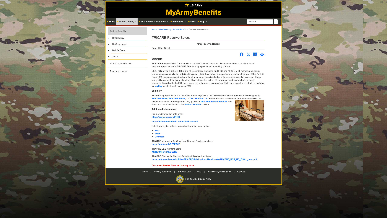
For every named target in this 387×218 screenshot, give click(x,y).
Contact (241, 171)
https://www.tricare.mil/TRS (166, 116)
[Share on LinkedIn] (255, 54)
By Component (119, 44)
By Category (118, 37)
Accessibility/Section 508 (220, 171)
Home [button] (112, 21)
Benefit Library (165, 29)
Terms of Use (184, 171)
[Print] (262, 54)
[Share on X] (248, 54)
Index (145, 171)
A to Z (115, 56)
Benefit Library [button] (127, 21)
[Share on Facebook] (241, 54)
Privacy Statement (163, 171)
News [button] (193, 21)
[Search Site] (276, 21)
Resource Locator (118, 71)
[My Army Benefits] (193, 4)
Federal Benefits (118, 31)
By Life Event (118, 50)
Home (154, 29)
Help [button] (202, 21)
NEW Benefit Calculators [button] (153, 21)
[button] (127, 43)
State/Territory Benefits (121, 63)
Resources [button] (178, 21)
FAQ (199, 171)
